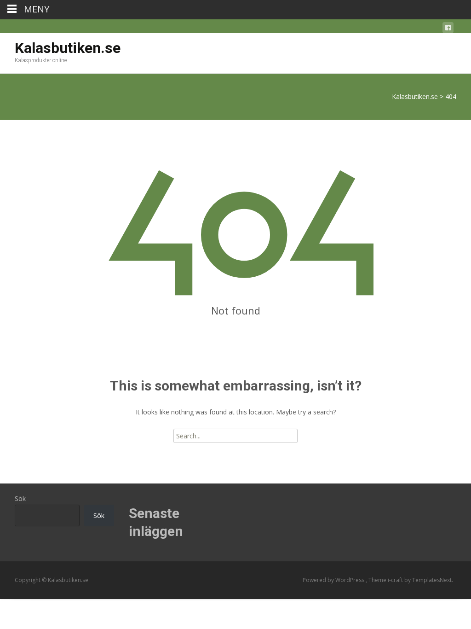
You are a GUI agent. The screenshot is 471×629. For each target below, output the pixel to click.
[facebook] (448, 29)
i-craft (396, 580)
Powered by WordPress (334, 580)
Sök (20, 498)
